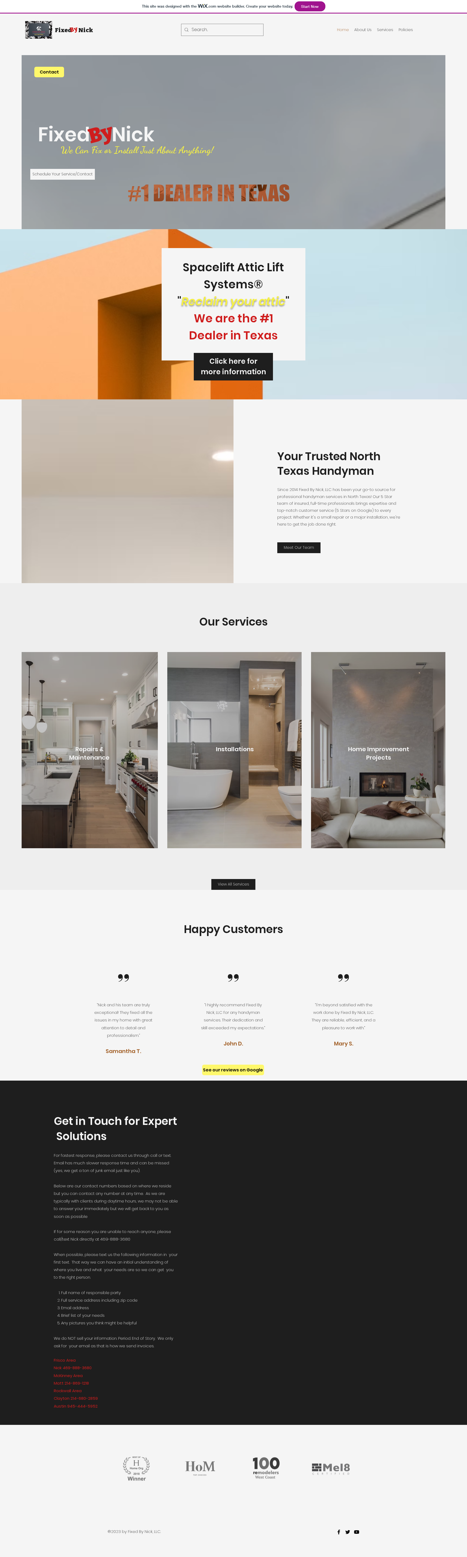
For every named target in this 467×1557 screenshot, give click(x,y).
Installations (235, 749)
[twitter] (348, 1532)
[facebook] (339, 1532)
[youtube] (356, 1532)
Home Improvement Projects (378, 753)
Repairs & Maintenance (89, 753)
